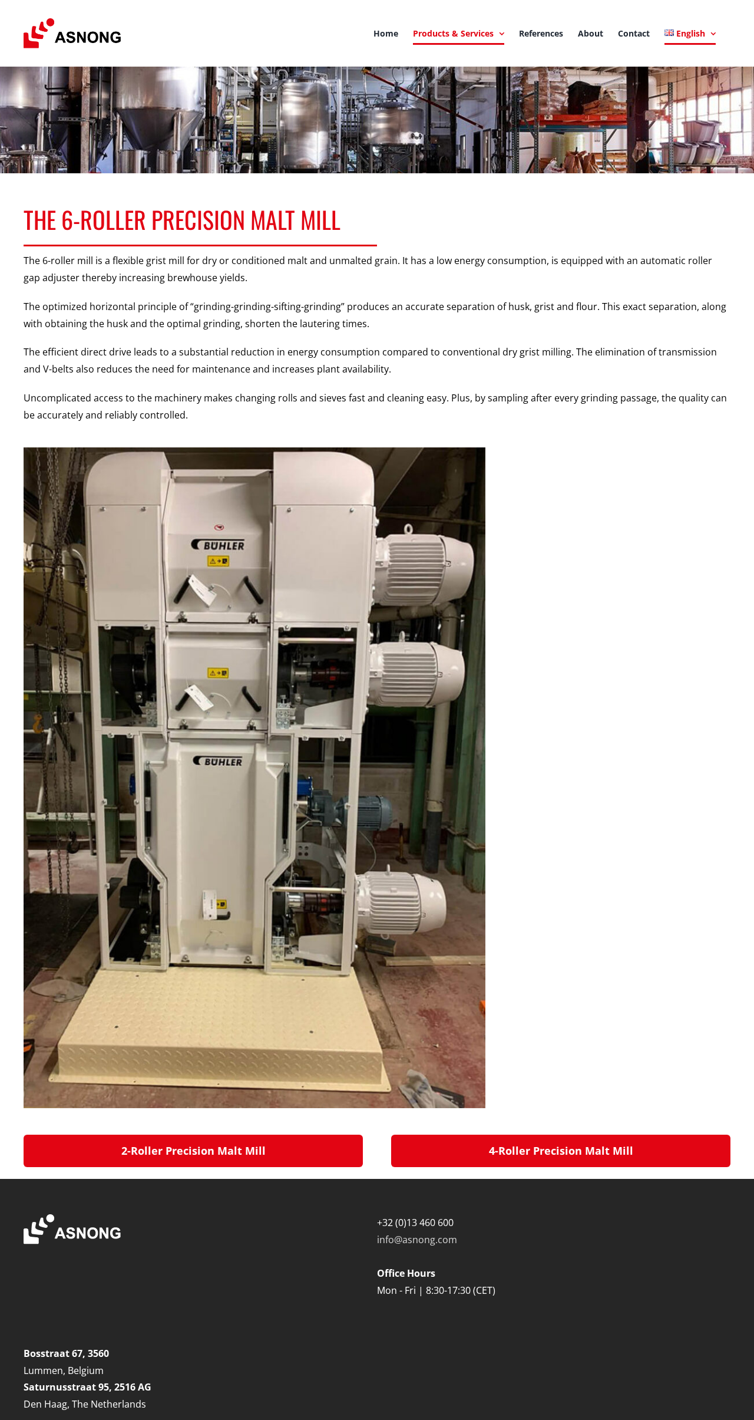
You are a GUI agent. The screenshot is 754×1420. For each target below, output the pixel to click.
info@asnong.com (417, 1239)
